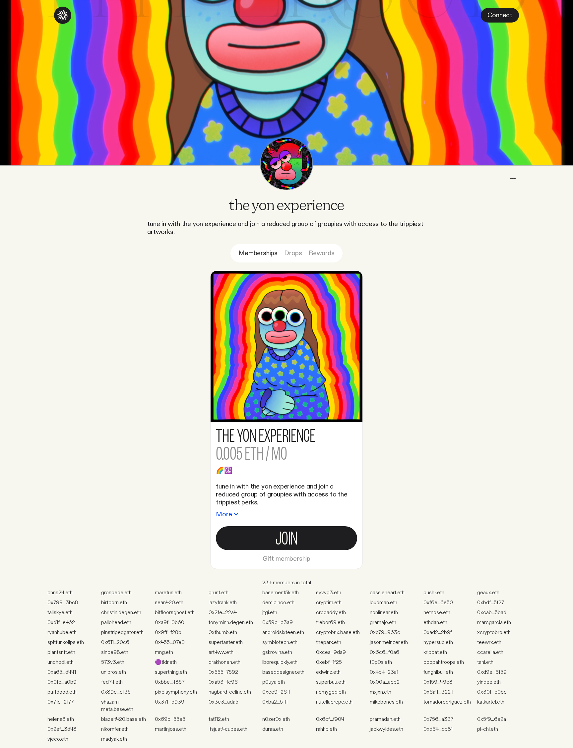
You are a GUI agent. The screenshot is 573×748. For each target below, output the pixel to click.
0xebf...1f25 (329, 662)
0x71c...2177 (60, 702)
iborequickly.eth (279, 662)
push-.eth (433, 592)
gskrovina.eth (277, 652)
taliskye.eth (60, 612)
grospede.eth (116, 592)
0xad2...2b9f (437, 632)
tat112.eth (219, 719)
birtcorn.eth (114, 602)
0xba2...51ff (275, 702)
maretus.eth (168, 592)
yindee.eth (489, 682)
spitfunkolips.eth (65, 642)
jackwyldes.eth (386, 729)
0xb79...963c (385, 632)
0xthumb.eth (223, 632)
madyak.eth (114, 739)
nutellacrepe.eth (334, 702)
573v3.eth (112, 662)
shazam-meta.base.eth (117, 706)
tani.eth (485, 662)
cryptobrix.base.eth (338, 632)
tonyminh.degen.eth (231, 622)
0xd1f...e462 (61, 622)
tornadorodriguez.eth (447, 702)
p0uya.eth (273, 682)
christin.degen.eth (121, 612)
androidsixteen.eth (283, 632)
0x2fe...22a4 (223, 612)
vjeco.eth (57, 739)
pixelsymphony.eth (176, 692)
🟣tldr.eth (166, 662)
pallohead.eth (116, 622)
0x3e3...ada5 (223, 702)
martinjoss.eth (170, 729)
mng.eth (164, 652)
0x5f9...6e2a (491, 719)
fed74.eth (112, 682)
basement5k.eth (280, 592)
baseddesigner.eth (283, 672)
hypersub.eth (438, 642)
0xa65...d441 (61, 672)
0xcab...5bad (491, 612)
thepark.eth (328, 642)
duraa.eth (272, 729)
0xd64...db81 (438, 729)
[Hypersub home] (62, 15)
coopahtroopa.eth (443, 662)
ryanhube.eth (62, 632)
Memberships (258, 253)
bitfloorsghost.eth (175, 612)
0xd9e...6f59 (492, 672)
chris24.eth (60, 592)
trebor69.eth (330, 622)
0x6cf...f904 (330, 719)
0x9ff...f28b (168, 632)
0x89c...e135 (116, 692)
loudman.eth (383, 602)
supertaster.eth (226, 642)
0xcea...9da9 (331, 652)
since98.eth (114, 652)
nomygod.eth (331, 692)
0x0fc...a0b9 (62, 682)
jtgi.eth (269, 612)
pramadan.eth (385, 719)
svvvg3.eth (328, 592)
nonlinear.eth (384, 612)
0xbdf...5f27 (490, 602)
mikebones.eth (386, 702)
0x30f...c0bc (492, 692)
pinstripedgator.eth (122, 632)
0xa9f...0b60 (169, 622)
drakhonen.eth (224, 662)
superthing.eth (171, 672)
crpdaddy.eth (331, 612)
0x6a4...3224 (438, 692)
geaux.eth (488, 592)
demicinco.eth (278, 602)
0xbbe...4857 (169, 682)
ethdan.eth (435, 622)
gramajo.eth (383, 622)
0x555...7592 (223, 672)
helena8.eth (60, 719)
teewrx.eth (489, 642)
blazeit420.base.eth (123, 719)
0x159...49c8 (438, 682)
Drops (293, 253)
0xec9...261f (276, 692)
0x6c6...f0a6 (384, 652)
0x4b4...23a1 (384, 672)
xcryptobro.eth (494, 632)
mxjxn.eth (380, 692)
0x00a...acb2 (385, 682)
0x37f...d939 (169, 702)
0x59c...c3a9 (277, 622)
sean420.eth (169, 602)
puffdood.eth (62, 692)
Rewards (322, 253)
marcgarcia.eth (494, 622)
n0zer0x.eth (276, 719)
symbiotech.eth (279, 642)
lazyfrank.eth (223, 602)
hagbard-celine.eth (230, 692)
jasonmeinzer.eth (389, 642)
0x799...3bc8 (62, 602)
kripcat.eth (435, 652)
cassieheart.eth (387, 592)
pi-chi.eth (487, 729)
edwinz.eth (328, 672)
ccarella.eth (490, 652)
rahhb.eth (326, 729)
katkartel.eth (490, 702)
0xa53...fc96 (223, 682)
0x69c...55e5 (170, 719)
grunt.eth (218, 592)
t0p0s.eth (381, 662)
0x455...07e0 (170, 642)
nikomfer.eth (115, 729)
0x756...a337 (438, 719)
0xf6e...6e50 (438, 602)
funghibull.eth (438, 672)
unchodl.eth (60, 662)
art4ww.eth (221, 652)
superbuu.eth (331, 682)
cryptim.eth (329, 602)
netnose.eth (436, 612)
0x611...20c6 (115, 642)
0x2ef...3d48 (62, 729)
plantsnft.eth (61, 652)
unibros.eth (113, 672)
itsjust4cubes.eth (228, 729)
